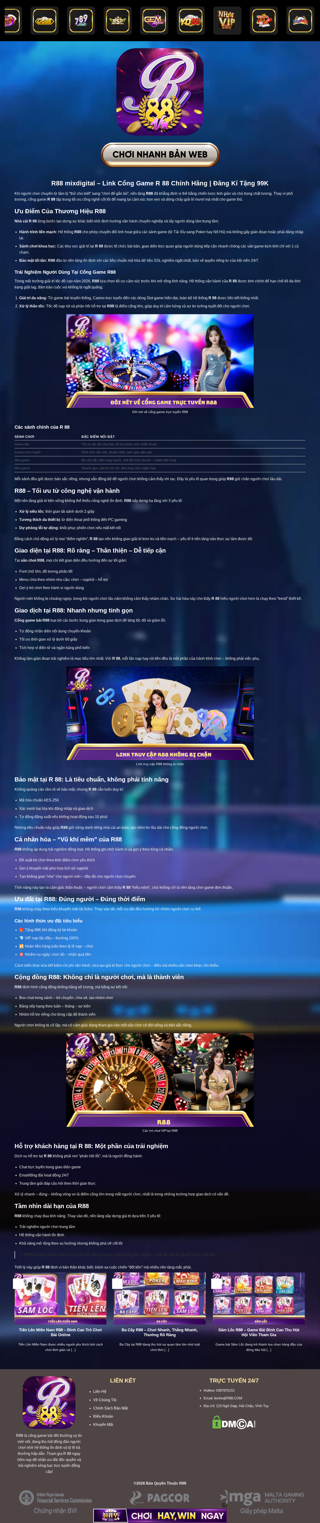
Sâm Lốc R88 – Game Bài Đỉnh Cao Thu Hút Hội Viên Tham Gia (258, 1332)
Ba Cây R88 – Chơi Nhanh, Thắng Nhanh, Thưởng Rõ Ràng (160, 1332)
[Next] (305, 1318)
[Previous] (13, 1318)
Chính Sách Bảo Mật (110, 1408)
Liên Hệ (99, 1392)
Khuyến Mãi (103, 1425)
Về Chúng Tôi (104, 1400)
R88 (19, 1436)
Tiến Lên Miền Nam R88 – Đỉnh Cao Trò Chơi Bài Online (60, 1332)
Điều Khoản (103, 1416)
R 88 (67, 1454)
